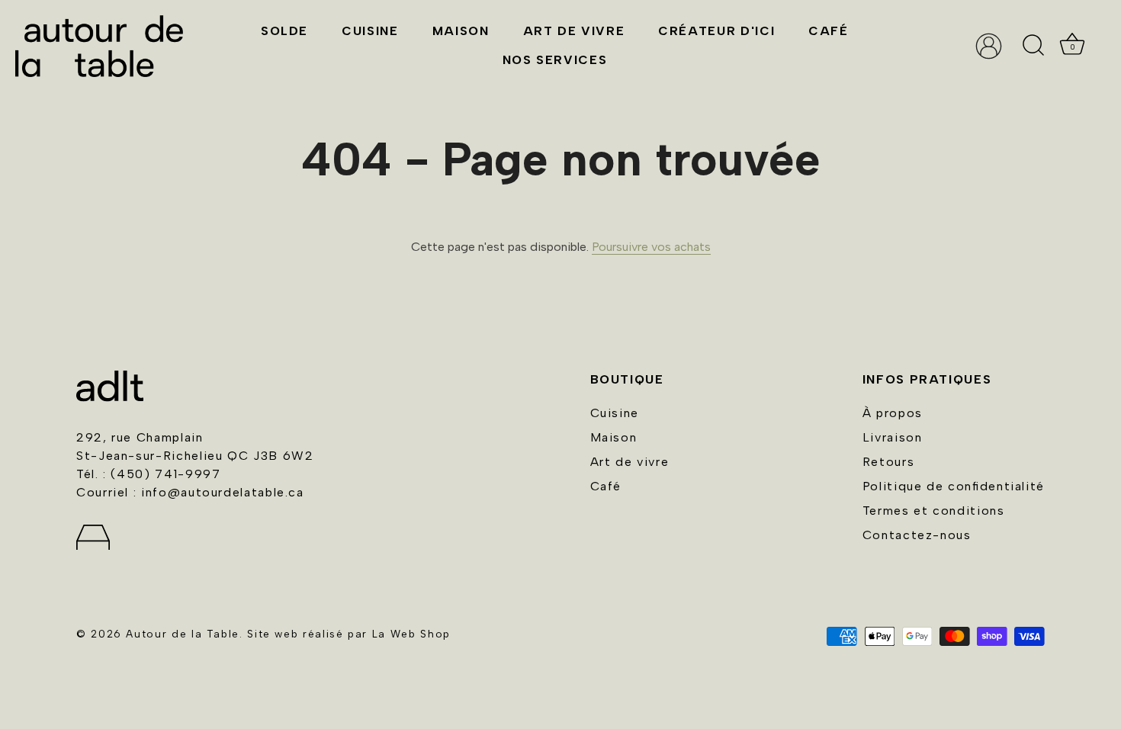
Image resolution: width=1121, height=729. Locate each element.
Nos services (555, 60)
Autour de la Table (182, 634)
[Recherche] (1033, 46)
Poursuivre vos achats (651, 246)
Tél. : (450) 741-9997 (148, 474)
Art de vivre (574, 31)
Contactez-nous (917, 535)
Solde (284, 31)
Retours (888, 461)
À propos (892, 413)
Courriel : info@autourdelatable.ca (190, 492)
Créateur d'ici (716, 31)
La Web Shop (411, 634)
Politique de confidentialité (953, 486)
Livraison (892, 437)
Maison (461, 31)
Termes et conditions (933, 510)
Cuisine (370, 31)
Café (828, 31)
